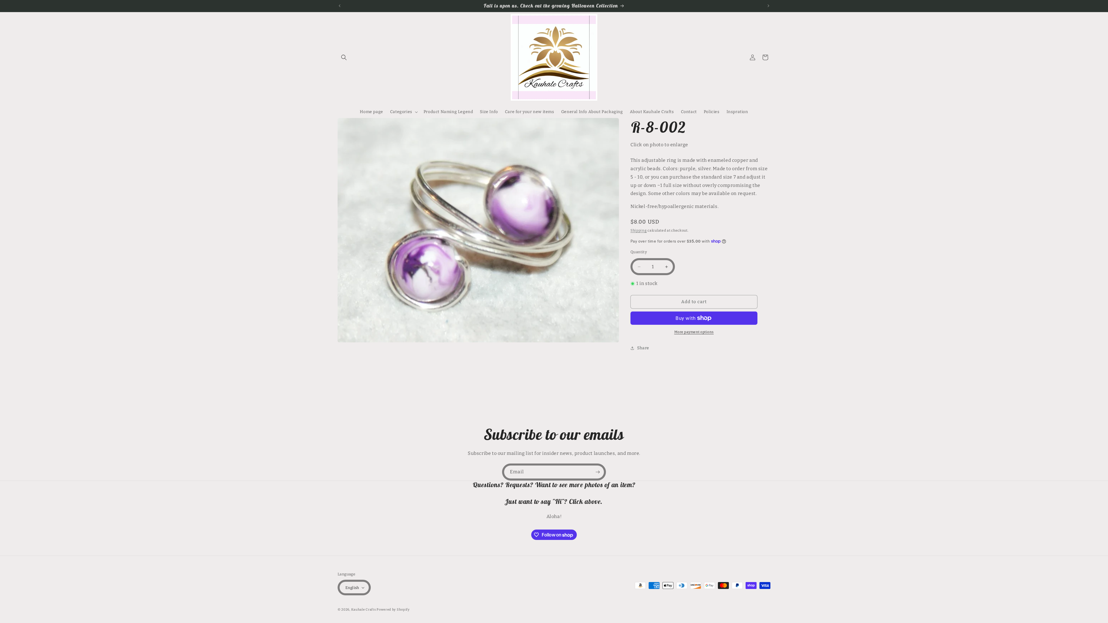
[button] (344, 57)
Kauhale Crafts (363, 609)
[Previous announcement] (339, 5)
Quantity (638, 252)
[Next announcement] (768, 5)
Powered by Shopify (393, 609)
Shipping (638, 230)
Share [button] (643, 348)
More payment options (694, 332)
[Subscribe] (597, 472)
